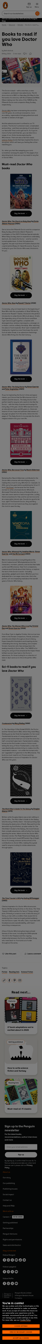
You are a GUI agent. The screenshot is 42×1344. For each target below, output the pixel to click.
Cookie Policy (25, 1320)
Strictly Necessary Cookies (21, 1332)
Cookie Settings (21, 1326)
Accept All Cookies (21, 1338)
